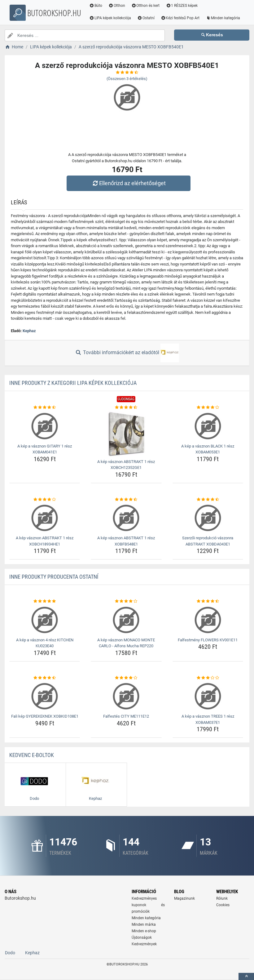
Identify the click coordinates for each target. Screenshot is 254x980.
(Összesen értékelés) (127, 78)
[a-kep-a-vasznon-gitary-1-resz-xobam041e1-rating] (45, 407)
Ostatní (148, 18)
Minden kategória (225, 18)
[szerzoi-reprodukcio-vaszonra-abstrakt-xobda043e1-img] (208, 517)
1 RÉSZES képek (184, 5)
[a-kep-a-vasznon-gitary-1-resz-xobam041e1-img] (45, 426)
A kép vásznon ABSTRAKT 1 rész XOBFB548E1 (126, 541)
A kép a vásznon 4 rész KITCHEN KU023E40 (44, 643)
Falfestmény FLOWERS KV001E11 (208, 640)
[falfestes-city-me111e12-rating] (126, 678)
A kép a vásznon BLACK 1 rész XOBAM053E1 (207, 449)
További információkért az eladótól (121, 352)
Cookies (223, 905)
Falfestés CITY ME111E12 (126, 716)
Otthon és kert (148, 5)
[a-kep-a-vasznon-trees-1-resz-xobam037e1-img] (208, 696)
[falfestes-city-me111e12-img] (126, 696)
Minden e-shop (144, 931)
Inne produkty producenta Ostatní (54, 576)
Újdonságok (142, 937)
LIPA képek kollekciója (112, 18)
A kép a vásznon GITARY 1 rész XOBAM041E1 (44, 449)
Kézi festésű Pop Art (182, 18)
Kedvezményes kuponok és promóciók (148, 905)
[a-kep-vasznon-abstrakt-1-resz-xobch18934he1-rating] (45, 500)
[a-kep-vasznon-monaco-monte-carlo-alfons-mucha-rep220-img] (126, 619)
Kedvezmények (144, 944)
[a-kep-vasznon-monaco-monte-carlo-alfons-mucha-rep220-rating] (126, 601)
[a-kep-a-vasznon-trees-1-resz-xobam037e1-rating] (208, 678)
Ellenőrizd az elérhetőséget (132, 183)
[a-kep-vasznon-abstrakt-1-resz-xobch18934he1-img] (45, 517)
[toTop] (246, 976)
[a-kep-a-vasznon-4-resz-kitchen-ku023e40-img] (45, 619)
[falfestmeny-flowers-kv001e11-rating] (208, 601)
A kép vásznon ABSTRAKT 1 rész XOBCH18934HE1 (44, 541)
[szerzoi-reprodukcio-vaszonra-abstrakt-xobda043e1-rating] (208, 500)
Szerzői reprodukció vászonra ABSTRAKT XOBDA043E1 (207, 541)
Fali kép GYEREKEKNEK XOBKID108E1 (44, 716)
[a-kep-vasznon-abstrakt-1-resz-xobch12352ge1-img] (126, 434)
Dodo (10, 952)
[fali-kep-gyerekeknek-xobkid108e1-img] (45, 696)
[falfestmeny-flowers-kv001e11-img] (208, 619)
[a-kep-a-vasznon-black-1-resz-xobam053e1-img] (208, 426)
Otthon (119, 5)
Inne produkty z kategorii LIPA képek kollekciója (73, 383)
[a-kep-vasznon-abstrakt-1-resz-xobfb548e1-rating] (126, 500)
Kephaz (29, 330)
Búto (98, 5)
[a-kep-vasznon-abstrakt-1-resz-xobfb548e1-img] (126, 517)
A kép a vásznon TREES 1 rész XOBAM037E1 (208, 719)
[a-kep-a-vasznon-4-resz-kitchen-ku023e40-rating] (45, 601)
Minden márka (144, 924)
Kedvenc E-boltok (31, 755)
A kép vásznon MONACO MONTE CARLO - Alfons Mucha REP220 (126, 643)
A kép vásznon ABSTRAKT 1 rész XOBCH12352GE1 (126, 464)
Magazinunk (184, 898)
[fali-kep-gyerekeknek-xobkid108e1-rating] (45, 678)
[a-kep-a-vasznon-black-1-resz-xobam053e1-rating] (208, 407)
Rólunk (222, 898)
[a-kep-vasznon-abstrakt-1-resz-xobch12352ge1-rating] (126, 407)
